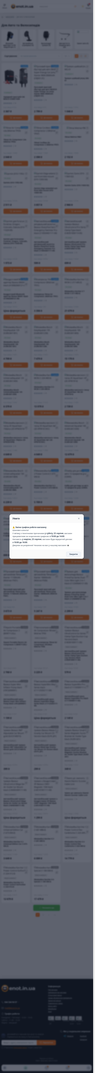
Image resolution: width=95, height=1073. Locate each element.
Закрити (73, 554)
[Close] (79, 518)
